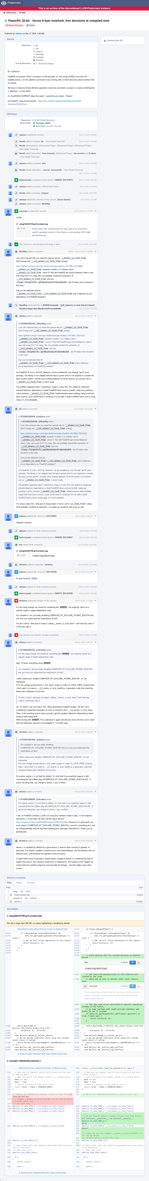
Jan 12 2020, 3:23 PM (83, 252)
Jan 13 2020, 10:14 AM (83, 409)
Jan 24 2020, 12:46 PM (87, 545)
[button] (133, 962)
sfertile (22, 193)
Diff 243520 (51, 572)
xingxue (39, 51)
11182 (22, 228)
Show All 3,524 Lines (41, 1054)
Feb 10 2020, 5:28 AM (88, 587)
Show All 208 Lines (41, 1173)
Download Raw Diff (115, 40)
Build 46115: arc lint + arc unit (48, 126)
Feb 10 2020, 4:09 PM (83, 732)
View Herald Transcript (55, 141)
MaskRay (40, 54)
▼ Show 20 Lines (60, 929)
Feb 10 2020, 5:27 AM (83, 572)
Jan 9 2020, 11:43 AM (88, 187)
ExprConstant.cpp (22, 895)
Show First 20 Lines (25, 929)
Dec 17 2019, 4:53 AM (88, 163)
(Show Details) (63, 200)
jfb (37, 46)
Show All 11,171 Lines (43, 929)
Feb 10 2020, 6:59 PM (83, 841)
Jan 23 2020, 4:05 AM (88, 537)
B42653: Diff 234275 (64, 180)
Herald (22, 141)
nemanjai (40, 57)
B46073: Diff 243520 (64, 593)
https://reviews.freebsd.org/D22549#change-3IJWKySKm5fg (41, 822)
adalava (18, 33)
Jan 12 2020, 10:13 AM (83, 211)
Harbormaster (25, 180)
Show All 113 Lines (43, 1068)
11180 (22, 555)
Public (32, 25)
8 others (92, 153)
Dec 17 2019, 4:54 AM (88, 180)
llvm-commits (48, 153)
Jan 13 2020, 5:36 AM (83, 316)
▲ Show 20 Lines (25, 1054)
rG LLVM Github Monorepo (43, 120)
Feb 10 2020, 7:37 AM (83, 601)
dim (37, 48)
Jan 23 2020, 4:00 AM (83, 516)
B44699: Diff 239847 (64, 537)
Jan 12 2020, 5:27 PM (88, 309)
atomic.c (18, 901)
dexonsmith (56, 170)
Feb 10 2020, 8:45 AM (83, 642)
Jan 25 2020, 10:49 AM (87, 565)
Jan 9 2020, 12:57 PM (88, 193)
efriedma (39, 60)
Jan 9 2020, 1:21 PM (88, 200)
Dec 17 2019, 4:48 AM (88, 135)
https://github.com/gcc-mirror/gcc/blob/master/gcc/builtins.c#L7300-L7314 (47, 266)
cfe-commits (79, 153)
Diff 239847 (51, 516)
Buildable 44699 (43, 123)
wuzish (46, 170)
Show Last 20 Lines (59, 1054)
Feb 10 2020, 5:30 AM (88, 593)
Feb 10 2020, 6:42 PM (83, 792)
